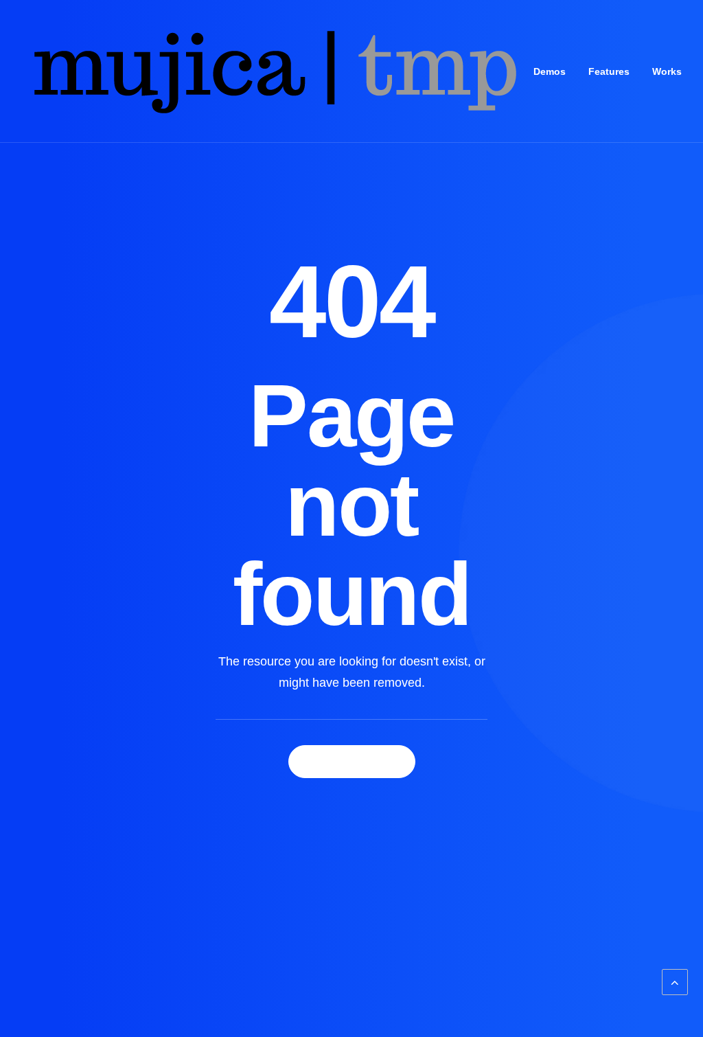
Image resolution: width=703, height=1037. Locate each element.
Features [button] (609, 71)
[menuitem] (549, 71)
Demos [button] (549, 71)
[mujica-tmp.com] (273, 71)
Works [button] (667, 71)
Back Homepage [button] (352, 761)
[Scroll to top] (675, 981)
